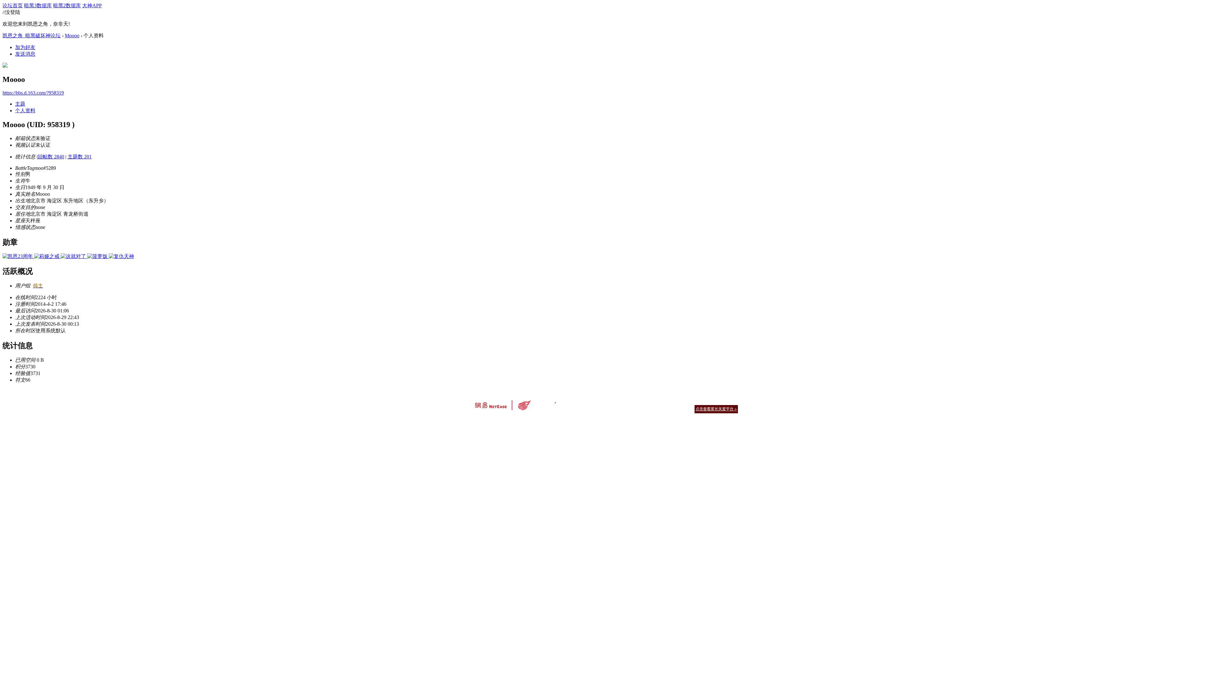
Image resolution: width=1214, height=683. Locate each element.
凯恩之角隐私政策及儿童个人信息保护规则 (645, 401)
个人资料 (25, 110)
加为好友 (25, 47)
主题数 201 (80, 156)
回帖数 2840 (51, 156)
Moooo (72, 35)
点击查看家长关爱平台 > (716, 409)
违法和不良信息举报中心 (496, 420)
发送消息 (25, 54)
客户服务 (597, 401)
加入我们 (730, 401)
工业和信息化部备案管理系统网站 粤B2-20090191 (563, 420)
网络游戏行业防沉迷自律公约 (652, 408)
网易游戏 (692, 401)
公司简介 (578, 401)
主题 (20, 104)
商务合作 (711, 401)
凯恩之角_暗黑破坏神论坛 (32, 35)
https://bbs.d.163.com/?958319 (33, 92)
